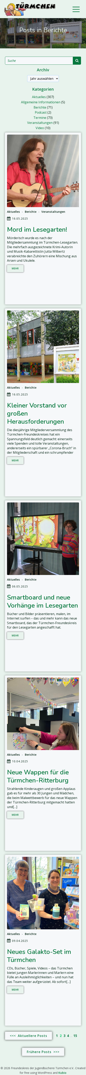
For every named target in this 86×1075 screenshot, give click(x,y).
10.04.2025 (20, 761)
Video (40, 128)
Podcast (41, 112)
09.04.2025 (20, 941)
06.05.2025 (20, 586)
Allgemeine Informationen (40, 102)
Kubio (62, 1073)
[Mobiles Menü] (76, 9)
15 (75, 1035)
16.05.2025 (20, 218)
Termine (39, 117)
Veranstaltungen (40, 122)
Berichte (40, 107)
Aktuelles (39, 97)
